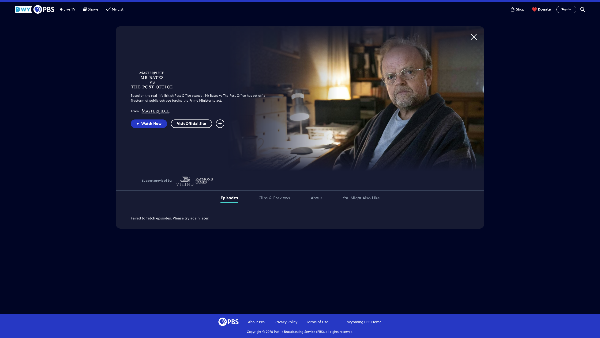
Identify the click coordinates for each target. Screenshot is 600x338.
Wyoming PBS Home (364, 322)
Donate (544, 9)
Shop (520, 9)
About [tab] (316, 197)
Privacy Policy (285, 322)
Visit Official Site (191, 123)
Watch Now (151, 123)
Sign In (566, 9)
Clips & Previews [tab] (274, 197)
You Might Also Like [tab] (361, 197)
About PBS (256, 322)
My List (118, 9)
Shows (93, 9)
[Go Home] (474, 37)
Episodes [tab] (229, 197)
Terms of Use (317, 322)
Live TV (69, 9)
